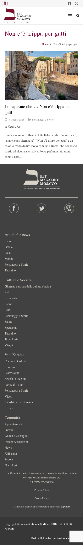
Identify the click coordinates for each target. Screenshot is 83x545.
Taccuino (10, 270)
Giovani (9, 430)
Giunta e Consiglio (16, 436)
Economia (11, 298)
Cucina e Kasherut (16, 361)
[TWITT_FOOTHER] (41, 208)
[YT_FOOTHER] (69, 208)
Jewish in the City (15, 378)
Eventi (8, 241)
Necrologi (11, 465)
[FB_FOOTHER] (14, 208)
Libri (8, 310)
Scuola (9, 459)
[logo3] (17, 15)
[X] (76, 3)
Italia (8, 253)
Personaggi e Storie (42, 119)
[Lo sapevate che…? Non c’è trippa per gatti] (41, 75)
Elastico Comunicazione (65, 538)
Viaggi (9, 345)
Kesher (9, 408)
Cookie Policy (42, 498)
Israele (9, 247)
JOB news (11, 453)
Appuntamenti (13, 424)
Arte (7, 292)
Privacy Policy (41, 490)
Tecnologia (11, 339)
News (8, 447)
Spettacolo (11, 327)
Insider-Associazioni (17, 442)
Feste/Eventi (12, 373)
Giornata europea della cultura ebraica (28, 286)
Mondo (9, 259)
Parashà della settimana (19, 402)
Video (8, 396)
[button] (4, 3)
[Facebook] (69, 3)
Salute (8, 321)
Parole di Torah (14, 384)
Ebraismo (10, 367)
